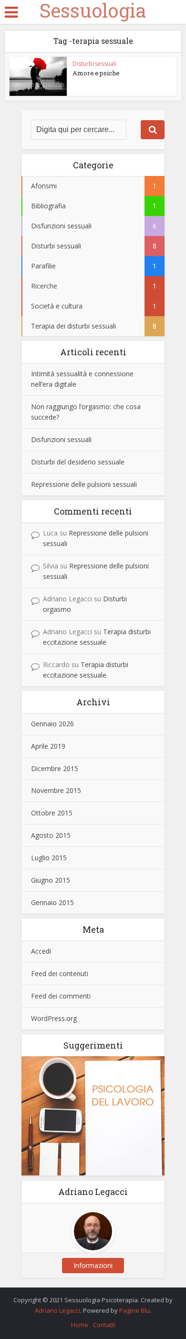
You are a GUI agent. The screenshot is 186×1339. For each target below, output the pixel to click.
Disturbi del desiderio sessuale (77, 461)
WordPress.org (54, 1018)
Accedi (41, 951)
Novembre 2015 (56, 790)
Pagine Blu (134, 1310)
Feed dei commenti (61, 995)
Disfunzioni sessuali (61, 439)
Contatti (104, 1324)
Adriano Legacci (57, 1310)
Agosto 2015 (51, 835)
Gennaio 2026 (52, 723)
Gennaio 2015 (52, 902)
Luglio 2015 (49, 857)
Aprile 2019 (48, 746)
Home (79, 1324)
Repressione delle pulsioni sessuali (84, 484)
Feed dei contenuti (59, 973)
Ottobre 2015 (51, 812)
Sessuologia (93, 10)
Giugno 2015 (50, 880)
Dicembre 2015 (54, 768)
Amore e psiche (96, 73)
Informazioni (93, 1265)
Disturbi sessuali (94, 64)
